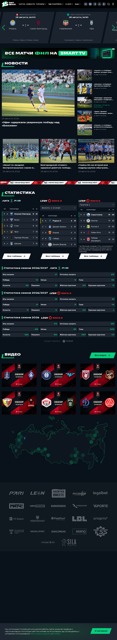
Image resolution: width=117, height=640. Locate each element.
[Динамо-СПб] (26, 432)
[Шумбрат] (29, 443)
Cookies (56, 634)
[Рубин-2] (34, 442)
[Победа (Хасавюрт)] (17, 457)
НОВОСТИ (30, 4)
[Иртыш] (46, 453)
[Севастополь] (11, 448)
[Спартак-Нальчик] (18, 454)
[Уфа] (38, 445)
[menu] (65, 4)
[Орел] (19, 442)
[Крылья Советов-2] (30, 449)
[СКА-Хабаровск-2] (90, 460)
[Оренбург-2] (31, 453)
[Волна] (33, 439)
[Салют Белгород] (18, 444)
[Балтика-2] (14, 433)
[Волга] (32, 445)
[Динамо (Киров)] (35, 436)
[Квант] (22, 444)
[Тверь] (23, 436)
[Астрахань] (22, 451)
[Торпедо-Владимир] (27, 439)
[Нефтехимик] (36, 442)
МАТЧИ (22, 4)
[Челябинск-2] (40, 450)
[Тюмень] (43, 449)
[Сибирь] (52, 454)
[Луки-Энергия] (21, 435)
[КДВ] (51, 452)
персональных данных (40, 634)
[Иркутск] (56, 458)
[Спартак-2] (24, 440)
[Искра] (19, 440)
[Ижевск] (38, 440)
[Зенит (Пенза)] (27, 446)
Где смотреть (55, 4)
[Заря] (17, 447)
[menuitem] (56, 4)
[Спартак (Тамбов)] (25, 446)
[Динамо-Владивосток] (91, 467)
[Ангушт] (16, 455)
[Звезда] (23, 432)
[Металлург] (22, 447)
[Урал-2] (41, 447)
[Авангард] (19, 446)
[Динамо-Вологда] (30, 435)
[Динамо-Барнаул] (51, 457)
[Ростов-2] (17, 449)
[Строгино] (21, 440)
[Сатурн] (25, 442)
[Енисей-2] (58, 453)
